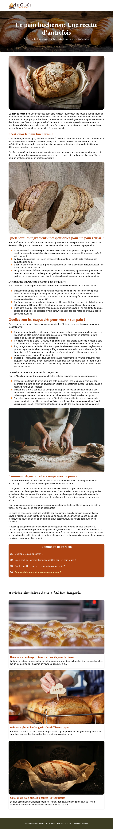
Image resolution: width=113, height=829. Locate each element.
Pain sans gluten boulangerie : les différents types (39, 727)
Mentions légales (80, 823)
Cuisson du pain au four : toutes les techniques (37, 797)
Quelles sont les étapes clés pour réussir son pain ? (37, 566)
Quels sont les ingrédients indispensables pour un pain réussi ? (43, 560)
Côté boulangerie (41, 39)
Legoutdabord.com (35, 823)
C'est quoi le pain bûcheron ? (26, 554)
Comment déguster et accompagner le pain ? (35, 572)
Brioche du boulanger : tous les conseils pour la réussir (42, 657)
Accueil (27, 39)
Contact (68, 823)
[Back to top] (105, 821)
